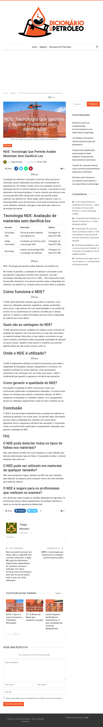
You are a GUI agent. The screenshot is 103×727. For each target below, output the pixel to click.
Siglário (43, 47)
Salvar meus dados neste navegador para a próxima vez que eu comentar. (34, 698)
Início (34, 47)
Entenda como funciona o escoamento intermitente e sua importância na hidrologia (85, 180)
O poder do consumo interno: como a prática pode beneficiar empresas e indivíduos (86, 168)
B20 (86, 718)
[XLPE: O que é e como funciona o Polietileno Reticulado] (14, 605)
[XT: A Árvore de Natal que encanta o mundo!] (34, 605)
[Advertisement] (51, 70)
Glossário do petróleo (60, 47)
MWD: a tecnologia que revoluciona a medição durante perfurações (52, 555)
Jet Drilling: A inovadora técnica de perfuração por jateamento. (83, 141)
